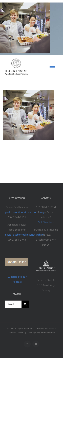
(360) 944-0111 (17, 217)
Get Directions (46, 222)
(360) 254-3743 (17, 239)
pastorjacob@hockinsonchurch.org (25, 234)
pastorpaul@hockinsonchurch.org (24, 212)
